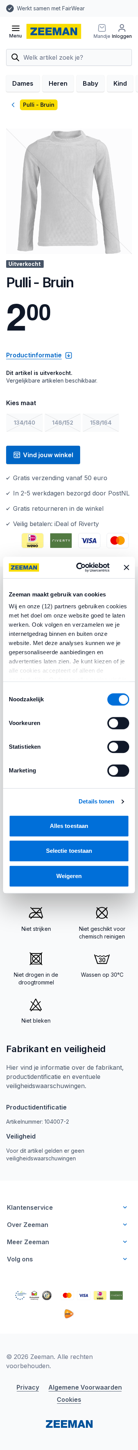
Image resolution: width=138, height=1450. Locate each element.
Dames (22, 83)
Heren (58, 83)
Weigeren (69, 876)
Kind (120, 83)
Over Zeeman (27, 1224)
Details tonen (96, 801)
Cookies (69, 1399)
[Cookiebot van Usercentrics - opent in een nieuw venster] (81, 567)
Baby (90, 83)
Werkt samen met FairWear (51, 8)
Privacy (27, 1387)
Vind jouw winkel (48, 455)
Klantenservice (30, 1207)
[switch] (118, 723)
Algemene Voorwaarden (85, 1387)
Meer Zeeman (28, 1242)
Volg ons (20, 1259)
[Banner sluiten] (126, 567)
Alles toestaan (69, 826)
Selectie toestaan (69, 850)
